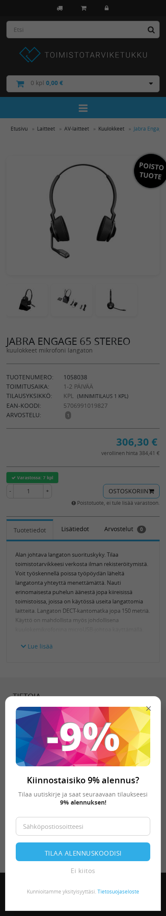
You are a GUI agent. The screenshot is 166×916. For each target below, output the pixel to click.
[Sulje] (148, 708)
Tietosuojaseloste (118, 891)
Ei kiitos (83, 870)
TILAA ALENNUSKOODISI (83, 853)
